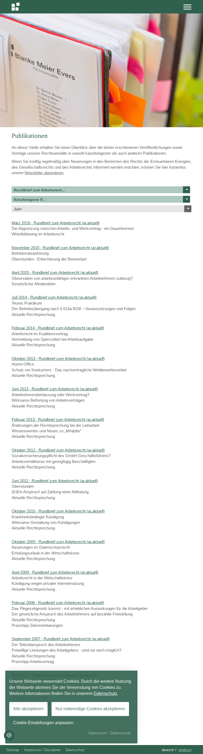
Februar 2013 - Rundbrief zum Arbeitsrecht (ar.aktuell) (58, 419)
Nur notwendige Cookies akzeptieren (90, 708)
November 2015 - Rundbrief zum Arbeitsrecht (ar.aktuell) (60, 247)
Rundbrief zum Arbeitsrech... (39, 190)
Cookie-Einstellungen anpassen (43, 722)
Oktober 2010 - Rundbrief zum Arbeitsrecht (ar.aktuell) (58, 511)
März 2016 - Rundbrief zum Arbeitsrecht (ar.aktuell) (56, 223)
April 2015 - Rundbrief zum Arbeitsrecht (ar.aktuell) (55, 272)
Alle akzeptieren (28, 708)
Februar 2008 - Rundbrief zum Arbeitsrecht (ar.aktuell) (58, 602)
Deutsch (168, 750)
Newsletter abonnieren (44, 172)
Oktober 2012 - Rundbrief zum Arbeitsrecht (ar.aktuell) (58, 450)
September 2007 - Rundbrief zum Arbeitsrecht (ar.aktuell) (61, 639)
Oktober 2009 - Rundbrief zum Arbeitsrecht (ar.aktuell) (58, 541)
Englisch (185, 750)
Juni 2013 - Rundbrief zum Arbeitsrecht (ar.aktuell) (55, 389)
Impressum (98, 733)
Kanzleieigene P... (29, 199)
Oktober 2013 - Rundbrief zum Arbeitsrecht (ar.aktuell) (58, 358)
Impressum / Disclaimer (42, 750)
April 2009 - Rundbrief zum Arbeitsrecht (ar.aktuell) (55, 572)
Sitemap (12, 750)
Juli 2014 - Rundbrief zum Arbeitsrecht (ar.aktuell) (54, 297)
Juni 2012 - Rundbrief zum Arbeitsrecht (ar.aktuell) (55, 480)
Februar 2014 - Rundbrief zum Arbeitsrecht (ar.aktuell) (58, 328)
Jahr (18, 209)
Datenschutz (75, 750)
